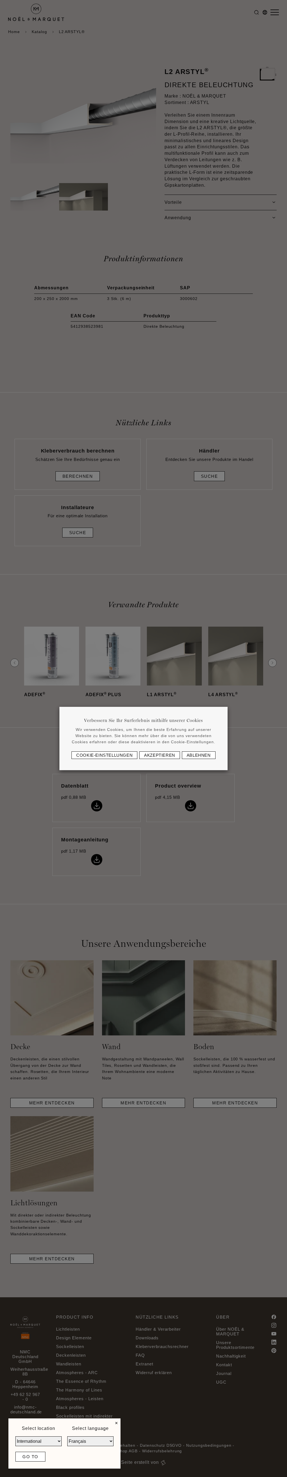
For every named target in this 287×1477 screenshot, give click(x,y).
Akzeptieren (159, 755)
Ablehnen (199, 755)
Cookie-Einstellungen (104, 755)
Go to (30, 1456)
